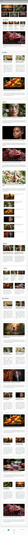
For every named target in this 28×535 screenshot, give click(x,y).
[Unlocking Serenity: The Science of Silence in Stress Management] (11, 22)
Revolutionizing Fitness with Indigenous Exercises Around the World (19, 224)
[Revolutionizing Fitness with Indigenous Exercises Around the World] (9, 227)
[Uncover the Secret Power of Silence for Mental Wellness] (5, 22)
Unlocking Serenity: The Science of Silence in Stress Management (7, 7)
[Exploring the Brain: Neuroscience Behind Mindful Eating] (8, 285)
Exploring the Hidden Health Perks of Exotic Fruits (12, 90)
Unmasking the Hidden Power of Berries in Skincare (22, 16)
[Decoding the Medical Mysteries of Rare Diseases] (9, 234)
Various (14, 533)
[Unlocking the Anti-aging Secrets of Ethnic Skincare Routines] (14, 132)
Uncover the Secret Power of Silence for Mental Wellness (7, 444)
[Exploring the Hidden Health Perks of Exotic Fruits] (14, 83)
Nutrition (14, 530)
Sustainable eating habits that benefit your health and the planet (7, 62)
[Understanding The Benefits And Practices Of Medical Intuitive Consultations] (9, 204)
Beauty (14, 531)
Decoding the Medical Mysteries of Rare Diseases (4, 16)
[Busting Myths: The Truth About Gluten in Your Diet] (20, 285)
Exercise (14, 532)
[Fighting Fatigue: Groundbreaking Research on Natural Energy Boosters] (7, 484)
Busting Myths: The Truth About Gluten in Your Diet (19, 291)
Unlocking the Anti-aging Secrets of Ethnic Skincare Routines (13, 140)
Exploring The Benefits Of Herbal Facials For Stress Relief (12, 117)
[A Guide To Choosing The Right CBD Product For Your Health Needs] (20, 57)
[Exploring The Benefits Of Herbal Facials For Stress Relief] (14, 110)
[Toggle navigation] (2, 1)
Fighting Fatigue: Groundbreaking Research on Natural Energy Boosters (20, 7)
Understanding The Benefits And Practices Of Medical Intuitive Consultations (19, 202)
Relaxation (14, 529)
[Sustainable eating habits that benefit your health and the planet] (7, 57)
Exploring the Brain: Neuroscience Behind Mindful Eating (7, 291)
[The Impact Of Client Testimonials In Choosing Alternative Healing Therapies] (16, 22)
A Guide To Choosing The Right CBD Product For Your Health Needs (20, 62)
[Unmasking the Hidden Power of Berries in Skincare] (14, 37)
